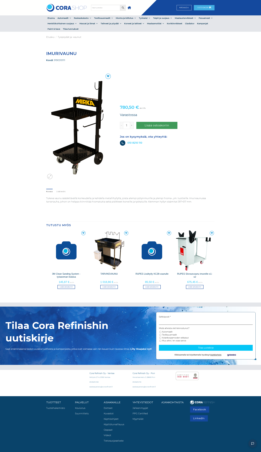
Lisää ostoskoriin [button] (66, 287)
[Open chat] (252, 443)
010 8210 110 (134, 142)
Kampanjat (202, 23)
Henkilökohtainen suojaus (61, 23)
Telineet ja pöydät (110, 23)
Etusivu (51, 18)
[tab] (49, 191)
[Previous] (46, 262)
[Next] (215, 262)
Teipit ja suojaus (161, 18)
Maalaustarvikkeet (184, 18)
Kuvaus (49, 191)
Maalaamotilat (154, 23)
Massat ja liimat (87, 23)
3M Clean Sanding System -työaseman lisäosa (66, 275)
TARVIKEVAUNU (109, 273)
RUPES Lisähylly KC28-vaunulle (152, 273)
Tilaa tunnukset (71, 29)
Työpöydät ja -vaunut (69, 37)
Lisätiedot (61, 191)
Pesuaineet (204, 18)
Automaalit (63, 18)
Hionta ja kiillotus (124, 18)
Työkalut (143, 18)
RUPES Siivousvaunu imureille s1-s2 (194, 275)
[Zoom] (49, 176)
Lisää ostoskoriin (157, 125)
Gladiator (189, 23)
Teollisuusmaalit (102, 18)
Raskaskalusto (81, 18)
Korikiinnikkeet (174, 23)
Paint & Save (54, 29)
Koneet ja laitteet (133, 23)
